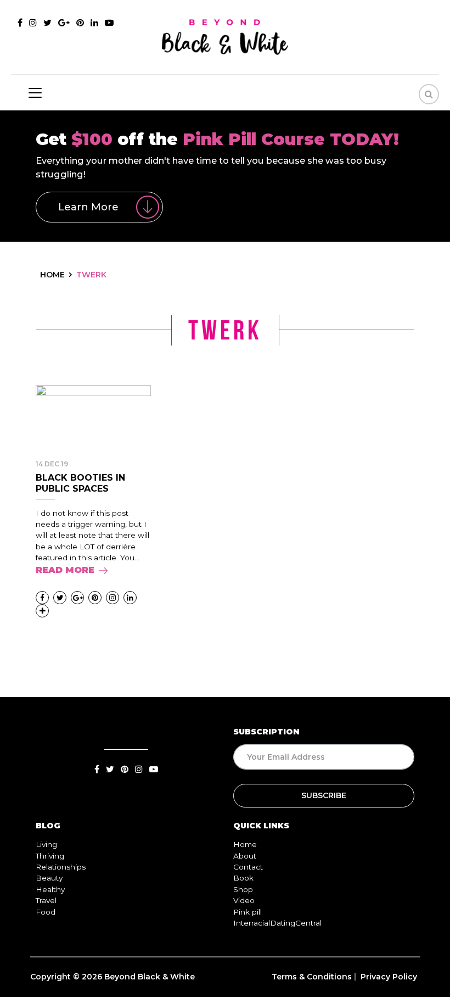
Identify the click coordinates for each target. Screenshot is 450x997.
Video (244, 900)
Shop (243, 889)
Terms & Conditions (312, 977)
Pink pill (247, 911)
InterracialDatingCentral (277, 922)
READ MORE (65, 570)
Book (243, 877)
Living (46, 844)
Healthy (50, 889)
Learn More (88, 207)
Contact (248, 866)
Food (45, 911)
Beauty (49, 877)
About (244, 855)
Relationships (61, 866)
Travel (46, 900)
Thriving (50, 855)
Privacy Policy (389, 977)
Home (245, 844)
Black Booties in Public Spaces (80, 482)
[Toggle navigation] (35, 93)
